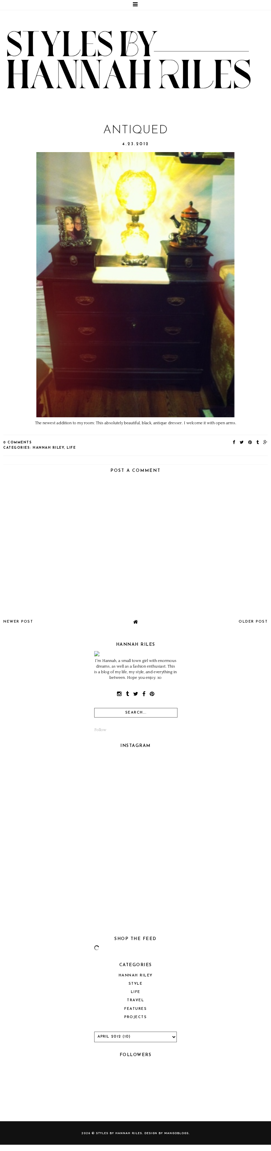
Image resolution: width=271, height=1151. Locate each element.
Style (136, 984)
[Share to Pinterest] (250, 442)
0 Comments (17, 442)
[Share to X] (242, 442)
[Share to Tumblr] (257, 442)
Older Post (253, 622)
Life (71, 448)
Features (135, 1009)
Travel (135, 1000)
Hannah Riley (48, 448)
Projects (135, 1017)
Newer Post (18, 622)
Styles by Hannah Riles (119, 1133)
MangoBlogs (176, 1133)
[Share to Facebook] (234, 442)
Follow (100, 730)
